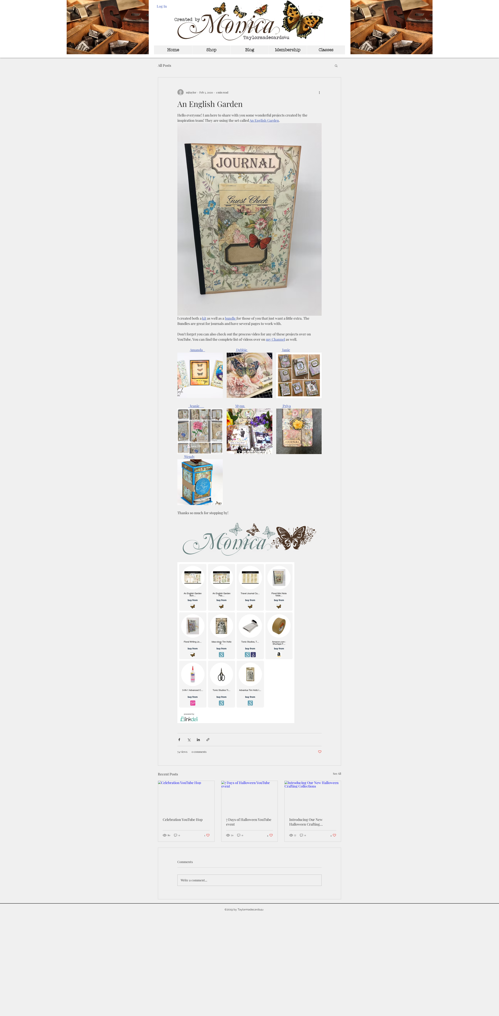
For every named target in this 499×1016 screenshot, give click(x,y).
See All (337, 773)
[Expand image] (200, 375)
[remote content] (249, 643)
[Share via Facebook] (179, 739)
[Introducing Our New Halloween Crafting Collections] (313, 796)
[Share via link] (208, 739)
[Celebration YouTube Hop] (186, 796)
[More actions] (319, 92)
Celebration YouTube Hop (183, 819)
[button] (336, 65)
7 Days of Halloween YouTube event (248, 822)
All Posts (164, 65)
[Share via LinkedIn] (198, 739)
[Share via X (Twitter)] (189, 739)
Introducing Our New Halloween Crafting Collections (306, 822)
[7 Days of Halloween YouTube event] (249, 796)
